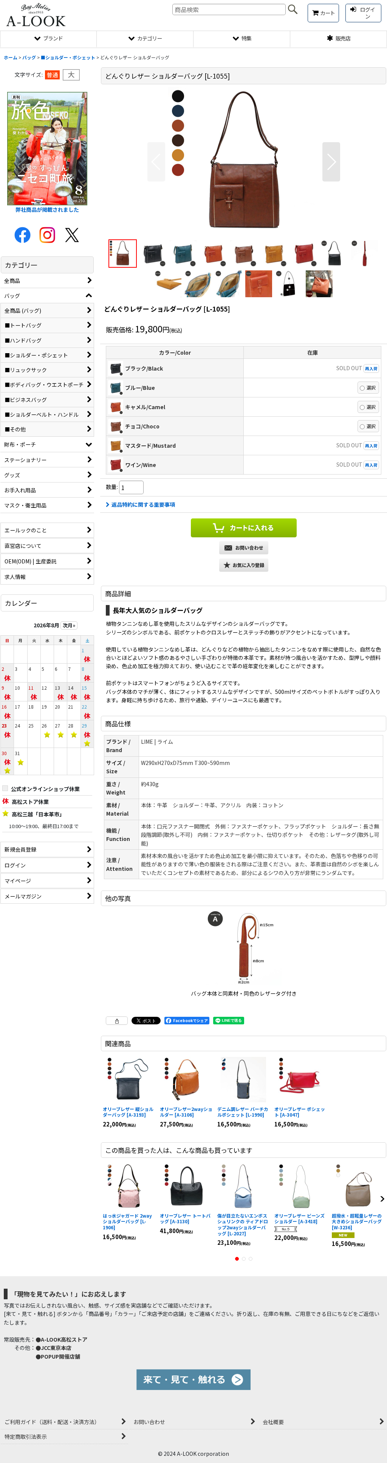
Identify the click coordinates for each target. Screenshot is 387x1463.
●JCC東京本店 (53, 1347)
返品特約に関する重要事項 (143, 504)
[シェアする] (117, 1020)
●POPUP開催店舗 (58, 1356)
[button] (156, 162)
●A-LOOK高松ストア (61, 1339)
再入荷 (371, 368)
